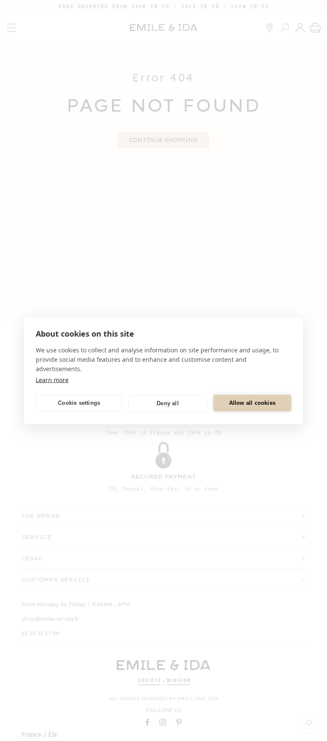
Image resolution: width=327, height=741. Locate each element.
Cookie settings (79, 403)
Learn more (52, 379)
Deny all (168, 403)
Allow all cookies (252, 403)
